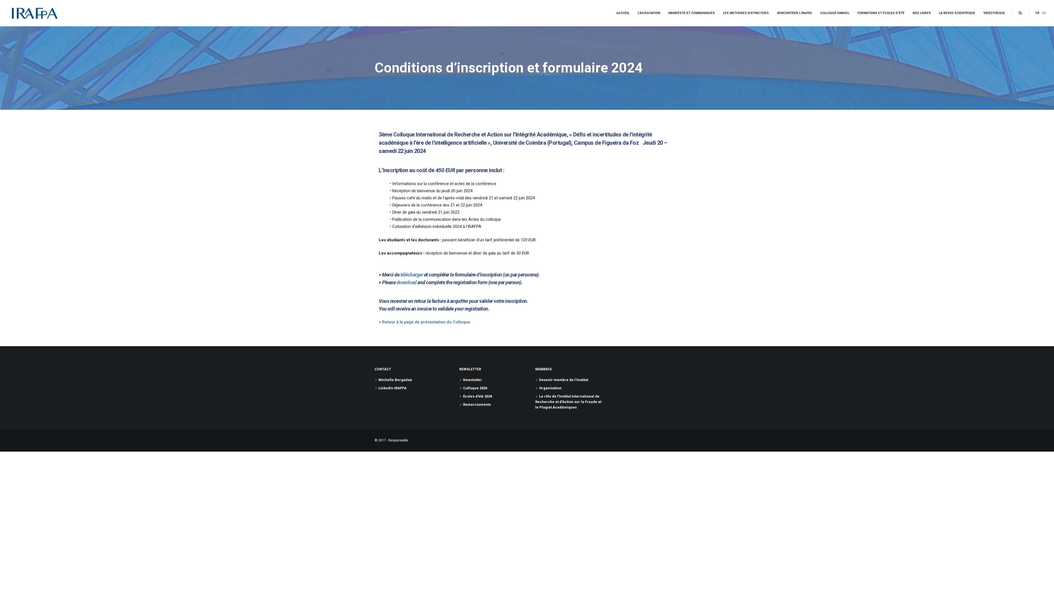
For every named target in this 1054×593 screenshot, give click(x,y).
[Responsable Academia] (34, 13)
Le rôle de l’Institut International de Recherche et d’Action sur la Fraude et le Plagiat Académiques (568, 401)
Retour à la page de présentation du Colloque (426, 322)
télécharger (411, 275)
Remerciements (477, 404)
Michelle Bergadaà (395, 380)
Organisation (550, 388)
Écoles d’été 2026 (477, 396)
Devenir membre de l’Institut (563, 380)
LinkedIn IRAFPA (393, 388)
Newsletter (472, 380)
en (1044, 13)
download (407, 282)
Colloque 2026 (475, 388)
